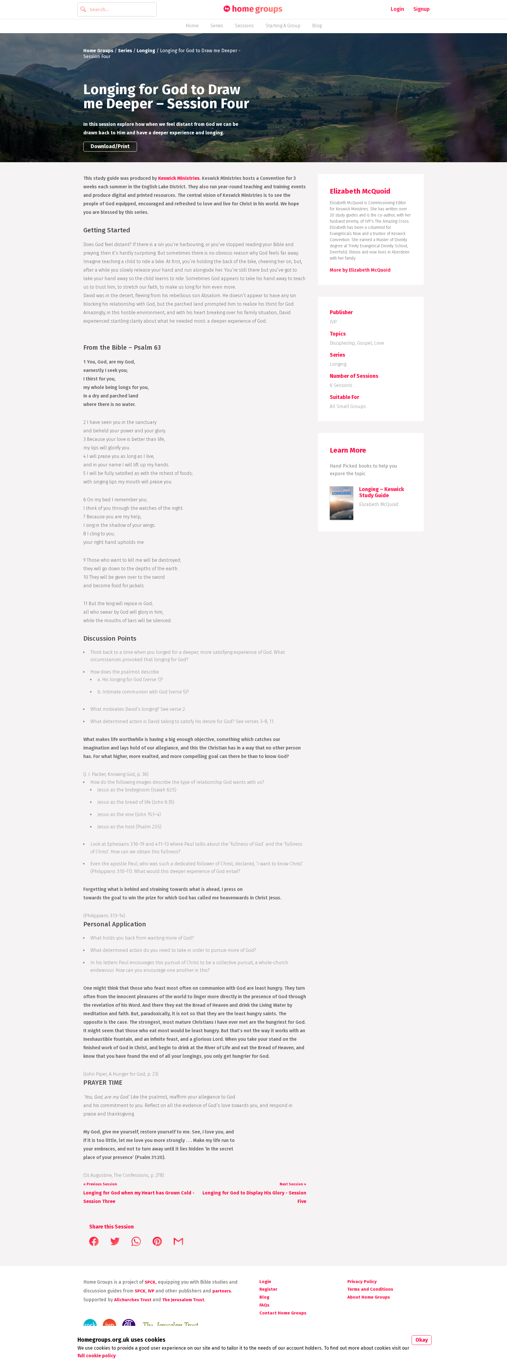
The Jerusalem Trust (183, 1299)
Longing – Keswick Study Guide (381, 492)
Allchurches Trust (132, 1299)
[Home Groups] (253, 9)
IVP (333, 322)
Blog (317, 25)
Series (216, 25)
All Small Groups (348, 406)
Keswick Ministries (179, 178)
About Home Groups (368, 1297)
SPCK (150, 1282)
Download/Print (110, 146)
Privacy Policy (362, 1281)
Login (397, 9)
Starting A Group (283, 25)
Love (379, 343)
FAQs (264, 1305)
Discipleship (342, 343)
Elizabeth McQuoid (378, 504)
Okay (421, 1340)
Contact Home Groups (282, 1313)
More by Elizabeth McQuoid (360, 270)
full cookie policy (96, 1355)
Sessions (244, 25)
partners (221, 1291)
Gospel (364, 343)
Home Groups (98, 50)
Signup (421, 9)
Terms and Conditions (370, 1289)
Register (268, 1289)
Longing (146, 50)
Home (192, 25)
